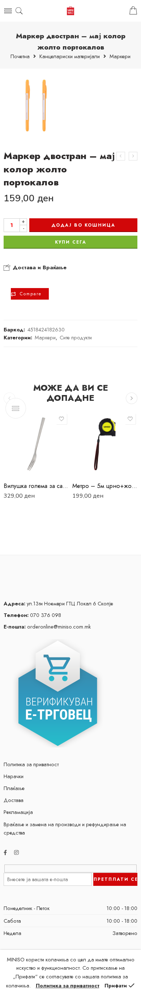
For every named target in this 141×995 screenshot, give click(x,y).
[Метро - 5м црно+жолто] (104, 444)
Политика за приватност (31, 764)
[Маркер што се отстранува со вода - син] (133, 156)
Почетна (20, 56)
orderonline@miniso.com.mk (47, 626)
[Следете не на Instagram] (16, 852)
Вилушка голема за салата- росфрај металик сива (36, 485)
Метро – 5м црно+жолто (104, 485)
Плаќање (14, 788)
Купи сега (70, 242)
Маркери (120, 56)
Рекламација (18, 812)
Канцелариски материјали (69, 56)
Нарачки (14, 776)
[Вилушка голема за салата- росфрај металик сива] (36, 444)
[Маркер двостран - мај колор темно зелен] (120, 156)
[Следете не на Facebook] (5, 852)
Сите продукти (76, 337)
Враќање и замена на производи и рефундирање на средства (65, 828)
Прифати (115, 985)
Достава (14, 800)
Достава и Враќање (39, 267)
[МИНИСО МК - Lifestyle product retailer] (70, 11)
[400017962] (36, 105)
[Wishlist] (61, 418)
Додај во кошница (83, 225)
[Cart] (133, 11)
